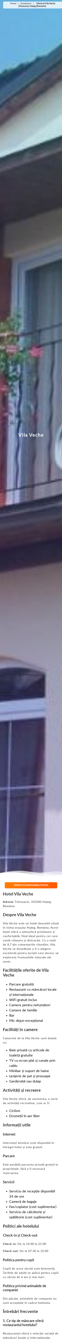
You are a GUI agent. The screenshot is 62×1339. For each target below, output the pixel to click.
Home (13, 4)
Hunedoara (25, 4)
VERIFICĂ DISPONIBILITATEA (31, 885)
